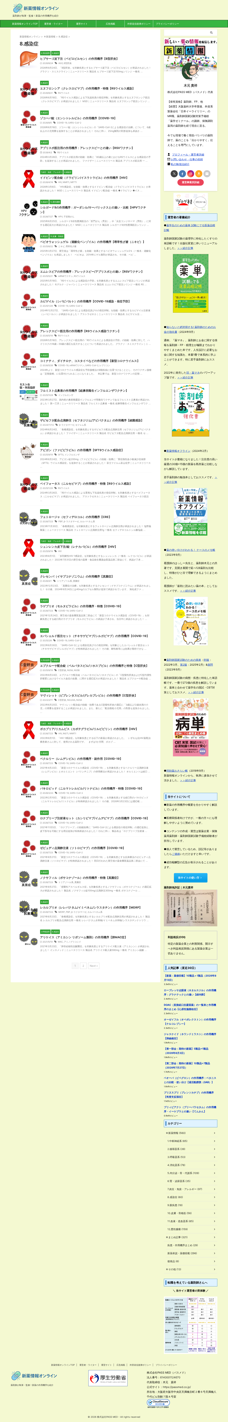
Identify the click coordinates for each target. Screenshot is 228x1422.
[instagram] (190, 173)
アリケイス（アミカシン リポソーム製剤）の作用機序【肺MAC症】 (83, 937)
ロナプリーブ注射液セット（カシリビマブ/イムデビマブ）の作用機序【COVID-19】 (94, 818)
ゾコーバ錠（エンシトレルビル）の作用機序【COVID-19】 (78, 118)
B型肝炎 (68, 63)
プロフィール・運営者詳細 (188, 154)
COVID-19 (62, 122)
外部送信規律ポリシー (139, 23)
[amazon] (198, 173)
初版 (206, 660)
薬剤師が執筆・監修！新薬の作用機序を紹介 (32, 1385)
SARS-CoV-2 (74, 122)
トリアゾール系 (64, 581)
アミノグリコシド (72, 941)
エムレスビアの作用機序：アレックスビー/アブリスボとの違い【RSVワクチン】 (92, 271)
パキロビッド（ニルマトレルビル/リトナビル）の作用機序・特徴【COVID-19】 (92, 788)
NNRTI (66, 182)
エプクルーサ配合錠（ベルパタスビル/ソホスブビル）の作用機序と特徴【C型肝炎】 (94, 665)
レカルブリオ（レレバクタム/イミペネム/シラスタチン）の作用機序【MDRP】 (91, 907)
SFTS (61, 454)
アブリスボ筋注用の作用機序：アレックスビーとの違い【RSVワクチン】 (87, 148)
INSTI (65, 733)
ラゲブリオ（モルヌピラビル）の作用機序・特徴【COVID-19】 (81, 606)
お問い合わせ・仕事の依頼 (187, 159)
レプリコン (104, 365)
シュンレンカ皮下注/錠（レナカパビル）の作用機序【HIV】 (78, 546)
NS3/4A (71, 700)
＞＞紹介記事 (185, 248)
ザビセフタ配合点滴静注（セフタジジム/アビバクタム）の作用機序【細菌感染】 (92, 420)
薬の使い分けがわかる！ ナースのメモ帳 (190, 550)
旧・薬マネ (193, 372)
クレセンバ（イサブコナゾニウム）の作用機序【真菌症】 (77, 576)
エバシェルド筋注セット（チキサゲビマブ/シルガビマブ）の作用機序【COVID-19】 (94, 636)
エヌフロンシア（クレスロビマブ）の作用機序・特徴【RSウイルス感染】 (87, 88)
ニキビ (61, 246)
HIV (60, 182)
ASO (60, 63)
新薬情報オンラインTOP (25, 23)
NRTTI (73, 182)
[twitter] (174, 173)
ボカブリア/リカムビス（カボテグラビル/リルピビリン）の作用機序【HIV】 (89, 729)
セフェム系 (80, 425)
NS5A (70, 670)
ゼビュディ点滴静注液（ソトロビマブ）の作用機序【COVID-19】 (82, 848)
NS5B (77, 670)
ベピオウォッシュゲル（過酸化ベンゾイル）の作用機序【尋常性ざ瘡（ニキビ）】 (93, 242)
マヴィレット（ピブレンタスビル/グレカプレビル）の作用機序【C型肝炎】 (88, 695)
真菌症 (76, 581)
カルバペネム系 (87, 521)
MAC (60, 941)
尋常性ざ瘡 (71, 246)
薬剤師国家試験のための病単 (183, 660)
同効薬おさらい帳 (177, 770)
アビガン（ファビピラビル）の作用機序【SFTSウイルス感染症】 (82, 450)
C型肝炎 (62, 670)
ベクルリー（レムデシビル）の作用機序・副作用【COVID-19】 (81, 758)
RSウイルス (63, 93)
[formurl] (207, 173)
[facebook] (182, 173)
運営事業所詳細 (190, 182)
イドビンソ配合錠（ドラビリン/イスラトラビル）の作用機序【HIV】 (84, 177)
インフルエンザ (65, 395)
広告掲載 (110, 23)
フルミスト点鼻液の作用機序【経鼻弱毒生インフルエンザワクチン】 (84, 390)
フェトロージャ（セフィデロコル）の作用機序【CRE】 (76, 517)
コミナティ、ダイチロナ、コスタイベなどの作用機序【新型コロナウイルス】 (90, 361)
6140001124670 (170, 1377)
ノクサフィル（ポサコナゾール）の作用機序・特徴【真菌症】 (80, 877)
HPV (60, 216)
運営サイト (82, 23)
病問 (210, 664)
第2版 (183, 664)
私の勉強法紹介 (180, 164)
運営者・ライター (53, 23)
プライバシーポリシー (167, 23)
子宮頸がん (69, 216)
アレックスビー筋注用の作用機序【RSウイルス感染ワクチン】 (80, 331)
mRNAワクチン (65, 276)
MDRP (61, 912)
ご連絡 (176, 854)
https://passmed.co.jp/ (177, 1387)
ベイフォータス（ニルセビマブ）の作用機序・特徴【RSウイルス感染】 (86, 483)
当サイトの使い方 (188, 877)
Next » (94, 965)
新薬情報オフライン (178, 451)
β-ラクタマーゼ (66, 425)
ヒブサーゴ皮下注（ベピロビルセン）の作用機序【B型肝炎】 (79, 58)
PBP (60, 521)
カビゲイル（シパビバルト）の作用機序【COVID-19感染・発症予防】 (85, 301)
